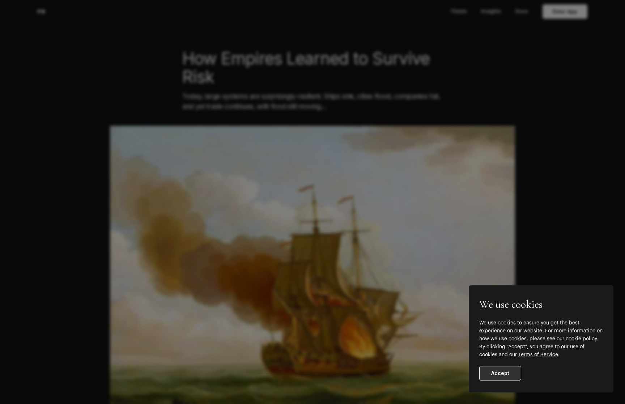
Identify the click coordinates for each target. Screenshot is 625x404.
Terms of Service (538, 354)
